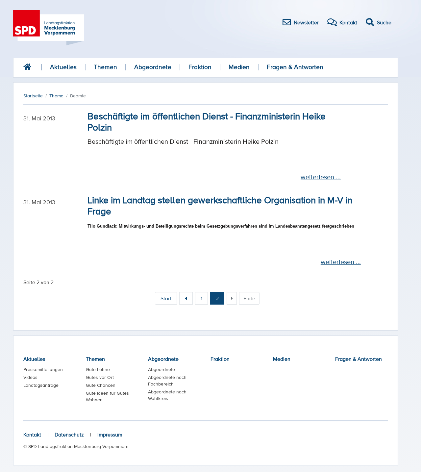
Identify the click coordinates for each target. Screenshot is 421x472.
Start (166, 298)
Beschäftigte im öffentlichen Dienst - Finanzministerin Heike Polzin (206, 121)
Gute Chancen (100, 385)
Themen (105, 66)
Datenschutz (69, 434)
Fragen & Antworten (295, 66)
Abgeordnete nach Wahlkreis (167, 395)
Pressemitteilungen (43, 369)
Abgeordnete (152, 66)
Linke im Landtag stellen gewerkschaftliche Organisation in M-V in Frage (219, 205)
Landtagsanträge (41, 385)
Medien (239, 66)
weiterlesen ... (321, 177)
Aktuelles (63, 66)
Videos (30, 377)
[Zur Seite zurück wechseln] (186, 298)
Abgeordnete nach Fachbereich (167, 380)
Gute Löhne (98, 369)
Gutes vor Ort (100, 377)
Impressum (109, 434)
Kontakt (32, 434)
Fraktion (199, 66)
